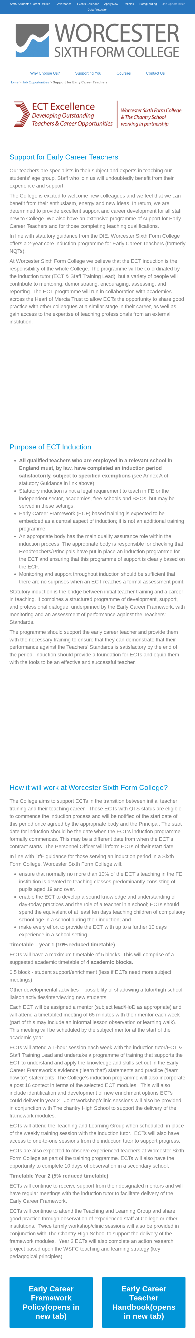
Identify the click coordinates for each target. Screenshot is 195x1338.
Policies (129, 4)
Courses (124, 73)
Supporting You (88, 73)
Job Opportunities (173, 4)
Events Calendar (88, 4)
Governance (64, 4)
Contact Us (155, 73)
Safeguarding (148, 4)
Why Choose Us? (45, 73)
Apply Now (111, 4)
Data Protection (97, 9)
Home (14, 82)
